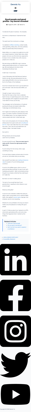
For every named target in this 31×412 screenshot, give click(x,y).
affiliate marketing (14, 45)
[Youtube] (15, 394)
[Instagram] (15, 331)
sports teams (17, 197)
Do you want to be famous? (15, 225)
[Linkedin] (15, 259)
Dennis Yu (15, 4)
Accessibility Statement (9, 239)
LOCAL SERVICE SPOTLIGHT (10, 237)
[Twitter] (15, 364)
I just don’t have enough (14, 223)
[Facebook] (15, 295)
